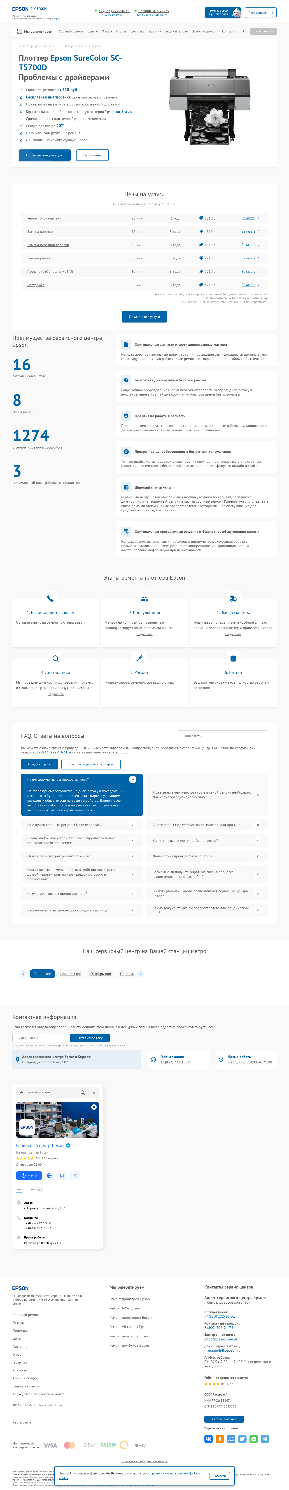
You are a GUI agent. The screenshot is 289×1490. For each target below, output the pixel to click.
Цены (91, 31)
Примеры (20, 1330)
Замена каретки (40, 231)
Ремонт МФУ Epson (125, 1308)
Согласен (219, 1476)
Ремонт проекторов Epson (131, 1317)
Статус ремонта (263, 31)
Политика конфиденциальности (144, 1461)
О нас (106, 31)
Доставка (137, 31)
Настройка (35, 285)
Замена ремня (38, 258)
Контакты (228, 31)
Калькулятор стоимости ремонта (38, 1394)
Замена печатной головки (48, 245)
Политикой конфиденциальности (108, 1045)
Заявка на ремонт (205, 31)
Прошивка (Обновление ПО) (50, 271)
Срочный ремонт (71, 31)
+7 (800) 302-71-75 (153, 11)
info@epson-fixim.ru (220, 1339)
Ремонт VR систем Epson (129, 1326)
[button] (23, 973)
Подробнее (144, 634)
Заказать (248, 218)
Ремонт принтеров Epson (130, 1299)
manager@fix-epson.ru (222, 1350)
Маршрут (32, 1175)
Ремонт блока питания (45, 218)
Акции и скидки (176, 31)
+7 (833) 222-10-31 (114, 11)
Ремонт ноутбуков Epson (129, 1345)
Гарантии (154, 31)
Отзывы (121, 31)
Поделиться (208, 1439)
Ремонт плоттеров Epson (129, 1336)
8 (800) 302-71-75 (218, 1327)
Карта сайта (21, 1422)
